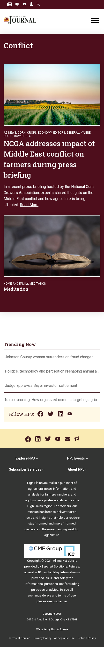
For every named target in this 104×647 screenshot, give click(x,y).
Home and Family (16, 283)
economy (45, 132)
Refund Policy (87, 638)
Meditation (38, 283)
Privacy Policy (42, 638)
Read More (29, 204)
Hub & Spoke (59, 629)
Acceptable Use (64, 638)
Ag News (10, 132)
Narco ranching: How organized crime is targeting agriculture (52, 399)
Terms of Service (19, 638)
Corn (22, 132)
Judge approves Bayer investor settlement (41, 385)
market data (65, 560)
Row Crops (22, 136)
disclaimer (59, 601)
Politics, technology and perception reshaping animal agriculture (52, 371)
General (73, 132)
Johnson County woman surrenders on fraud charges (49, 357)
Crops (32, 132)
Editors (59, 132)
